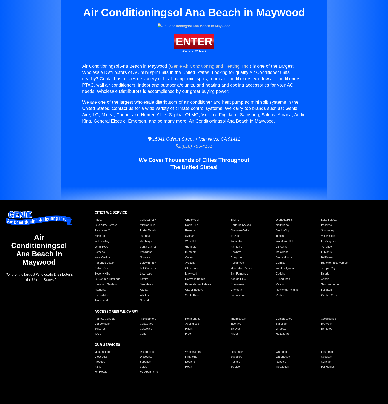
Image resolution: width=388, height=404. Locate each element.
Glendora (236, 289)
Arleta (98, 219)
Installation (282, 366)
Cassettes (146, 328)
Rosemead (237, 262)
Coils (143, 333)
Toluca (280, 235)
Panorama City (104, 230)
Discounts (146, 356)
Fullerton (326, 289)
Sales (143, 366)
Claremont (191, 268)
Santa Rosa (192, 295)
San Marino (147, 284)
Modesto (281, 295)
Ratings (235, 361)
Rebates (281, 361)
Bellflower (327, 257)
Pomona (100, 252)
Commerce (237, 284)
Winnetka (236, 241)
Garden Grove (329, 295)
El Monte (326, 252)
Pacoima (326, 225)
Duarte (325, 273)
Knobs (234, 333)
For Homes (328, 366)
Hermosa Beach (195, 279)
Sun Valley (327, 230)
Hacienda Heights (287, 289)
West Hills (191, 241)
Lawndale (146, 273)
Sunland (100, 235)
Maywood (191, 273)
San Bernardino (330, 284)
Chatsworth (192, 219)
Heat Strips (282, 333)
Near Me (145, 300)
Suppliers (236, 356)
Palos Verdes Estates (198, 284)
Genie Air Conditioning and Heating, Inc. (210, 66)
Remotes (326, 328)
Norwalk (145, 257)
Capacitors (146, 323)
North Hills (191, 225)
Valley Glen (328, 235)
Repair (189, 366)
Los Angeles (328, 241)
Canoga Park (148, 219)
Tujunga (145, 235)
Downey (236, 252)
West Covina (102, 257)
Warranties (282, 351)
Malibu (280, 284)
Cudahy (280, 273)
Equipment (327, 351)
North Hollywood (241, 225)
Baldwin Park (148, 262)
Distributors (147, 351)
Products (100, 361)
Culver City (101, 268)
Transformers (148, 318)
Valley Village (103, 241)
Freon (188, 333)
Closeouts (101, 356)
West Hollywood (285, 268)
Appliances (192, 323)
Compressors (284, 318)
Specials (326, 356)
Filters (189, 328)
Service (235, 366)
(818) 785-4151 (196, 146)
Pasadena (146, 252)
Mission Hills (147, 225)
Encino (235, 219)
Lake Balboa (329, 219)
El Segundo (283, 279)
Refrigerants (192, 318)
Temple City (328, 268)
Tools (98, 333)
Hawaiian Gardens (106, 284)
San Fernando (239, 273)
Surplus (326, 361)
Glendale (190, 246)
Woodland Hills (285, 241)
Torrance (326, 246)
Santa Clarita (148, 246)
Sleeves (235, 328)
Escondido (101, 295)
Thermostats (238, 318)
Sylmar (189, 235)
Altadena (100, 289)
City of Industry (194, 289)
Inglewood (282, 252)
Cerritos (280, 262)
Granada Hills (284, 219)
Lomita (144, 279)
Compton (236, 257)
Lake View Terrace (106, 225)
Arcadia (190, 262)
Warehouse (283, 356)
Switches (100, 328)
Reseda (190, 230)
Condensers (102, 323)
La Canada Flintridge (107, 279)
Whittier (144, 295)
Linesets (281, 328)
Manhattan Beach (241, 268)
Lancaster (282, 246)
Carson (189, 257)
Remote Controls (105, 318)
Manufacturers (103, 351)
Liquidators (237, 351)
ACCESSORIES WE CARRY (116, 311)
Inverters (236, 323)
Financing (191, 356)
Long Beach (102, 246)
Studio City (282, 230)
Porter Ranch (148, 230)
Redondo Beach (105, 262)
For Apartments (149, 371)
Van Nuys (146, 241)
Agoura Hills (238, 279)
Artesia (325, 279)
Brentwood (101, 300)
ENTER (194, 41)
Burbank (190, 252)
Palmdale (236, 246)
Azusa (144, 289)
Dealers (190, 361)
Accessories (328, 318)
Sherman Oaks (240, 230)
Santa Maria (238, 295)
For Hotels (101, 371)
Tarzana (235, 235)
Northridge (282, 225)
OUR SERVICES (107, 344)
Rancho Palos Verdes (334, 262)
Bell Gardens (148, 268)
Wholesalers (193, 351)
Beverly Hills (102, 273)
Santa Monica (284, 257)
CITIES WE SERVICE (111, 212)
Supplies (281, 323)
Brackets (326, 323)
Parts (98, 366)
